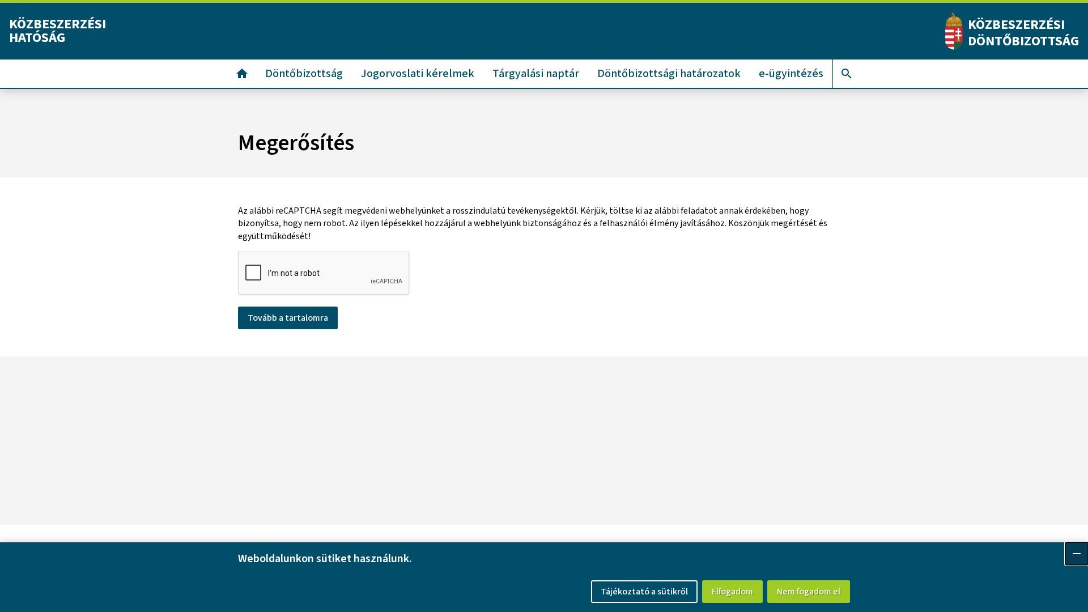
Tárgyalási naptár (535, 74)
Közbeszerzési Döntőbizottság (1023, 33)
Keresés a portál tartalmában (846, 74)
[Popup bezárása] (1076, 553)
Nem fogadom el (808, 591)
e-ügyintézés (791, 74)
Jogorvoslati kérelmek (417, 74)
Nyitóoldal (242, 74)
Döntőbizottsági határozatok (669, 74)
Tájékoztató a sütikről (644, 591)
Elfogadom (732, 591)
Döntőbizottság (304, 74)
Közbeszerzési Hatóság (57, 31)
